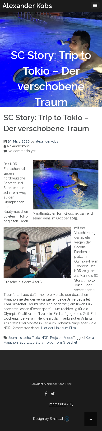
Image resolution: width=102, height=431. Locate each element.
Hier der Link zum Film (58, 328)
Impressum (57, 404)
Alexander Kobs (27, 6)
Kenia (90, 338)
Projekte (56, 338)
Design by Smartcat (48, 419)
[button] (71, 404)
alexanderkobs (47, 141)
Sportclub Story (31, 342)
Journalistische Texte (24, 338)
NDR (45, 338)
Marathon (11, 342)
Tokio (49, 342)
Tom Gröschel (66, 342)
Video (68, 338)
